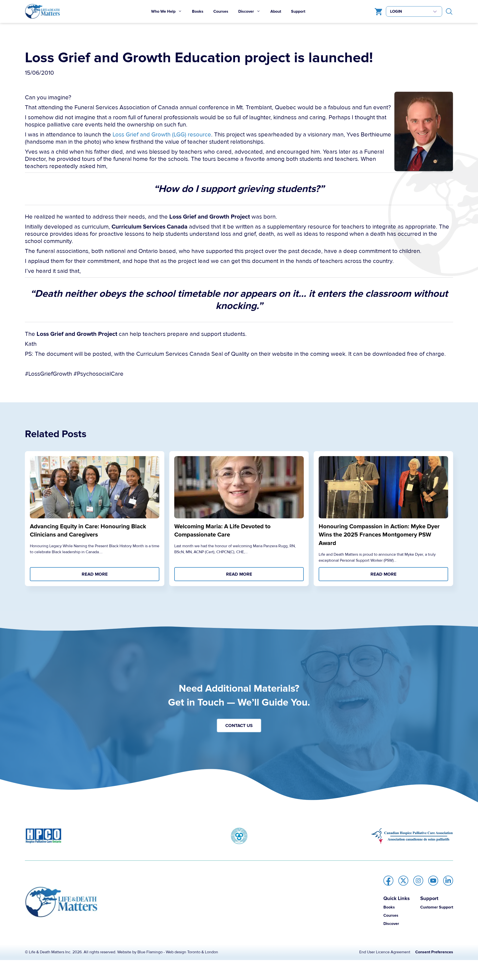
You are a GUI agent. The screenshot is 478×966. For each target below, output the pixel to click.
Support (298, 11)
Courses (220, 11)
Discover (246, 11)
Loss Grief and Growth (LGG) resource (162, 134)
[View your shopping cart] (377, 11)
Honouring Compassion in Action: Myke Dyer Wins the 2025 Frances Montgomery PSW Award (379, 535)
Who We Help (163, 11)
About (275, 11)
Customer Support (436, 907)
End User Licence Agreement (384, 952)
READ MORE (95, 574)
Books (197, 11)
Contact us (239, 725)
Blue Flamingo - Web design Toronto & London (177, 952)
